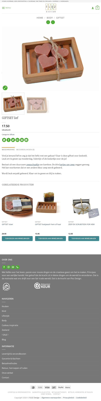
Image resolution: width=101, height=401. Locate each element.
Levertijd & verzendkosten (14, 353)
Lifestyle (5, 315)
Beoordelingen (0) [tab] (25, 150)
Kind (4, 311)
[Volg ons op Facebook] (4, 267)
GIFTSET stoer (7, 224)
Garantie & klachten (11, 358)
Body (50, 17)
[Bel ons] (17, 267)
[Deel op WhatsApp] (4, 140)
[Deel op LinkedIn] (26, 140)
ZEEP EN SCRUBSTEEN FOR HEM (81, 224)
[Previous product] (53, 22)
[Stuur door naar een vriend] (17, 140)
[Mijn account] (93, 8)
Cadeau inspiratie (10, 325)
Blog (4, 339)
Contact (5, 377)
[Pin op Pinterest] (22, 140)
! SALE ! (5, 334)
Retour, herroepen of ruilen (14, 368)
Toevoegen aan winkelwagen (17, 238)
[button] (6, 8)
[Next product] (48, 22)
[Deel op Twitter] (13, 140)
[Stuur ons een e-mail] (13, 267)
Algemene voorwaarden (51, 397)
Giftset (60, 17)
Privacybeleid (68, 397)
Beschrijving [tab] (8, 150)
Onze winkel (7, 373)
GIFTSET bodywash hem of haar (48, 224)
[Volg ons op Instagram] (9, 267)
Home (40, 17)
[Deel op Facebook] (9, 140)
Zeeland (5, 330)
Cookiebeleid (81, 397)
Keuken (5, 306)
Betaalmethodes (9, 363)
